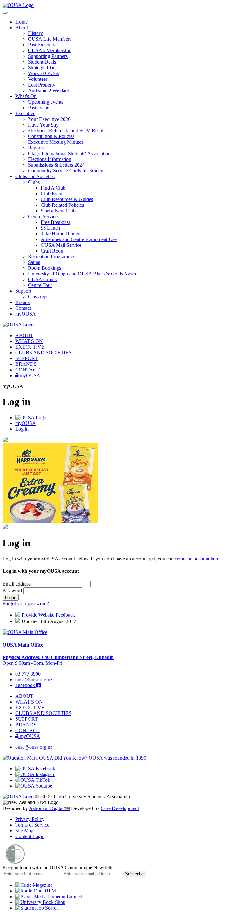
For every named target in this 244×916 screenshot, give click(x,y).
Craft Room (52, 250)
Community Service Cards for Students (67, 170)
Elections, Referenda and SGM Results (67, 130)
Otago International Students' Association (69, 153)
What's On (26, 96)
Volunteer (37, 79)
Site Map (24, 830)
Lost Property (41, 84)
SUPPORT (26, 358)
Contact (23, 308)
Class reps (38, 296)
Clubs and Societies (35, 176)
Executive (25, 113)
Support (23, 291)
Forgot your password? (26, 603)
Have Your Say (43, 125)
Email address (17, 583)
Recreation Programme (51, 256)
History (35, 33)
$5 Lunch (50, 228)
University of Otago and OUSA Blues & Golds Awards (83, 273)
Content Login (29, 836)
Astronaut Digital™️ (49, 808)
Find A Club (53, 188)
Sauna (34, 262)
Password (13, 590)
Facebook (25, 685)
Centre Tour (40, 285)
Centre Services (43, 216)
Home (21, 21)
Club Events (53, 193)
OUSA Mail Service (61, 245)
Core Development (120, 808)
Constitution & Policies (51, 136)
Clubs (34, 182)
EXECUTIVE (29, 347)
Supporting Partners (48, 56)
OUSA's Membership (49, 50)
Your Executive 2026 (49, 119)
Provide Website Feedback (47, 615)
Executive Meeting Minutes (55, 142)
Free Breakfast (55, 222)
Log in (22, 429)
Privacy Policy (29, 819)
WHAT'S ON (29, 341)
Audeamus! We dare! (49, 90)
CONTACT (27, 369)
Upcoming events (45, 102)
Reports (36, 147)
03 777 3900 (28, 674)
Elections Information (49, 159)
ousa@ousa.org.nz (33, 679)
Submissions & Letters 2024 (56, 165)
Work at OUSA (43, 73)
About (21, 27)
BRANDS (26, 364)
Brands (22, 302)
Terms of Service (32, 825)
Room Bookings (44, 268)
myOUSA (25, 313)
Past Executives (43, 44)
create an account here (197, 558)
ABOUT (24, 335)
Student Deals (42, 62)
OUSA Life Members (49, 39)
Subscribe (134, 873)
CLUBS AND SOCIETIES (43, 352)
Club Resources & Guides (67, 199)
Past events (39, 107)
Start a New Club (58, 210)
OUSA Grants (42, 279)
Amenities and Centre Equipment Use (79, 239)
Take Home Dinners (61, 233)
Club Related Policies (62, 205)
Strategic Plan (42, 67)
